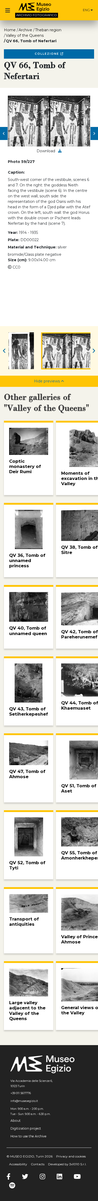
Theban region (48, 30)
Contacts (37, 1164)
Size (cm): (17, 260)
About (15, 1121)
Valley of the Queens (25, 35)
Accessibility (18, 1164)
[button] (4, 133)
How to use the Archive (28, 1136)
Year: (13, 232)
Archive (25, 30)
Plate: (13, 239)
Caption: (16, 172)
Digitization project (25, 1128)
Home (10, 30)
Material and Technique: (32, 247)
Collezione (47, 54)
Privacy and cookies (71, 1156)
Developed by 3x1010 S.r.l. (67, 1164)
